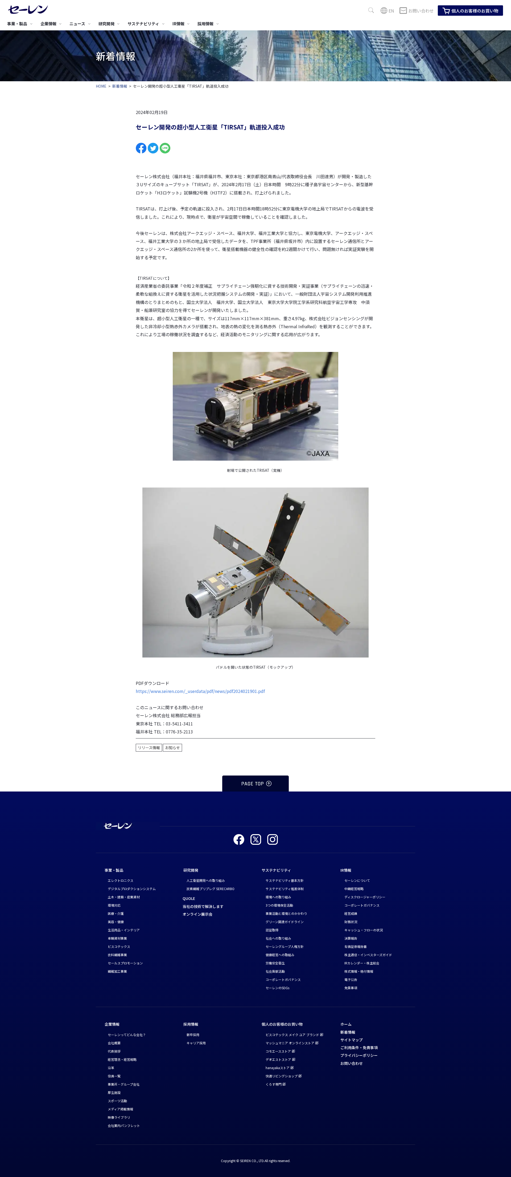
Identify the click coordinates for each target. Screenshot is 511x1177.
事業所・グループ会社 (123, 1084)
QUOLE (189, 898)
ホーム (346, 1024)
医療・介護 (116, 913)
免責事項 (350, 987)
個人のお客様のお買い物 (474, 10)
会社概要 (114, 1043)
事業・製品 (114, 870)
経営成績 (350, 913)
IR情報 (345, 870)
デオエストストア (278, 1059)
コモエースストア (278, 1051)
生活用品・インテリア (124, 930)
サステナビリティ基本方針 (285, 880)
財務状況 (350, 921)
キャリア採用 (196, 1043)
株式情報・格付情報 (358, 971)
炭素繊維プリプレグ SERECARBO (210, 888)
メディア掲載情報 (120, 1109)
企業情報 (112, 1024)
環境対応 (114, 905)
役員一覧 (114, 1076)
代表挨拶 (114, 1051)
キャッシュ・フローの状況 (363, 930)
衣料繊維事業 (117, 954)
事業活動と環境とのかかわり (286, 913)
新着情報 (119, 86)
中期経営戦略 (354, 888)
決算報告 (350, 938)
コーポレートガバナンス (283, 979)
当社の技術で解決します (203, 906)
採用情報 (190, 1024)
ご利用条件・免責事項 (359, 1047)
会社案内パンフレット (124, 1125)
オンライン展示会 (197, 914)
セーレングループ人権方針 (285, 946)
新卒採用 (193, 1034)
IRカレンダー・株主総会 (361, 963)
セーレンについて (357, 880)
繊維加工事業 (117, 971)
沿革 (111, 1067)
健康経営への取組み (280, 954)
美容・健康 (116, 921)
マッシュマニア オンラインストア (290, 1043)
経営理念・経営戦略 (122, 1059)
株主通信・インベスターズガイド (368, 954)
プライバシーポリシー (359, 1055)
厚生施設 (114, 1092)
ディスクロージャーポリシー (364, 897)
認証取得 (272, 930)
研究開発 (190, 870)
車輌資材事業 (117, 938)
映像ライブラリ (119, 1117)
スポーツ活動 (117, 1100)
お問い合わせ (421, 10)
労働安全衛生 (275, 963)
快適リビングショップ (282, 1076)
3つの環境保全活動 (279, 905)
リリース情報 (149, 747)
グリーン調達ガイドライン (285, 921)
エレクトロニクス (120, 880)
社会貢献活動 (275, 971)
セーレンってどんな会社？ (127, 1034)
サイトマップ (351, 1039)
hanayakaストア (278, 1067)
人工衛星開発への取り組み (206, 880)
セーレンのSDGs (277, 987)
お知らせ (172, 747)
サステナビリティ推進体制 (285, 888)
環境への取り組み (278, 897)
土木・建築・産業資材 (124, 897)
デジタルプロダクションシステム (132, 888)
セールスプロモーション (125, 963)
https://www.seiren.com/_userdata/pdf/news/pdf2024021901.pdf (200, 691)
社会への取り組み (278, 938)
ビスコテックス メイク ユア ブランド (292, 1034)
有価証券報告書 (355, 946)
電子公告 (350, 979)
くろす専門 (274, 1084)
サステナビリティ (276, 870)
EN (391, 10)
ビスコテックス (119, 946)
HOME (101, 86)
